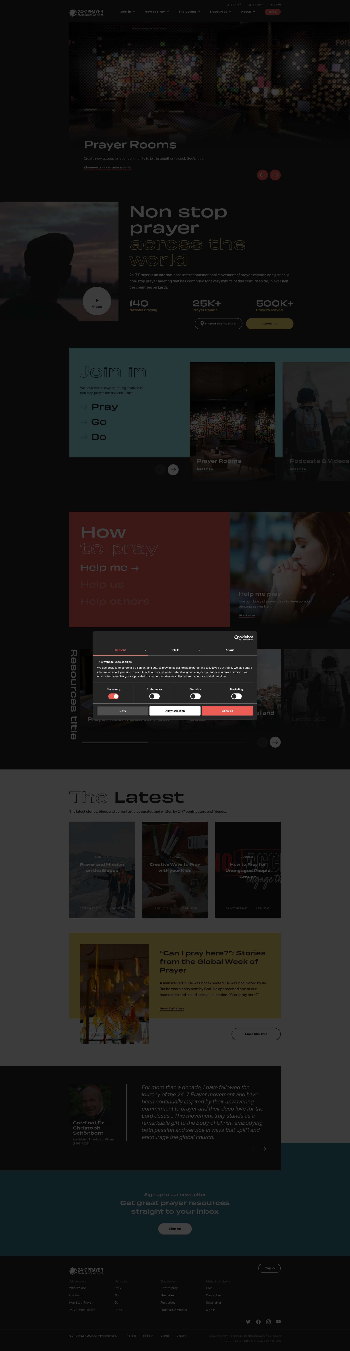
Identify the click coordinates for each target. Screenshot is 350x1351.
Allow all (227, 710)
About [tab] (230, 649)
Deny (122, 710)
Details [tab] (175, 649)
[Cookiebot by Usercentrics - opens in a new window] (237, 638)
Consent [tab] (120, 649)
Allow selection (175, 710)
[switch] (154, 696)
